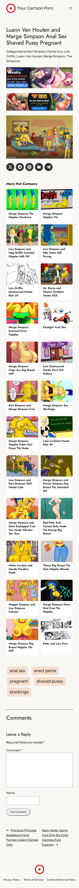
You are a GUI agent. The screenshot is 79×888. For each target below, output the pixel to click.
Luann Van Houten (29, 56)
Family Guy (55, 51)
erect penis (45, 670)
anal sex (17, 670)
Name (10, 793)
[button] (10, 167)
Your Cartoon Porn (35, 8)
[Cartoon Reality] (39, 87)
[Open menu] (70, 8)
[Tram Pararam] (39, 109)
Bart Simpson (37, 51)
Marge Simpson (54, 56)
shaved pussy (50, 681)
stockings (19, 691)
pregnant (19, 681)
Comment (14, 750)
